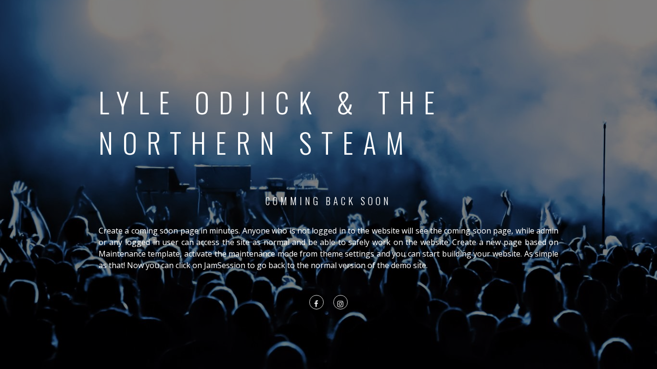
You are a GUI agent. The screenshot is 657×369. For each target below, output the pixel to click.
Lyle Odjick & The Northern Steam (271, 122)
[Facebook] (316, 303)
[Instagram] (340, 303)
